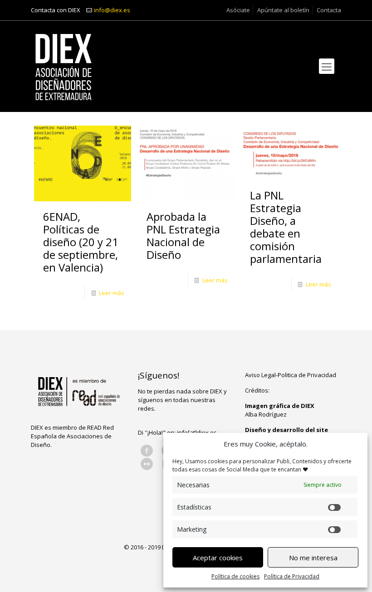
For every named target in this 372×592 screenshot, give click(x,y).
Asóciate (238, 10)
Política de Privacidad (291, 576)
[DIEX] (63, 66)
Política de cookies (235, 576)
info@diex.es (112, 10)
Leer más (111, 293)
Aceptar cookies (218, 557)
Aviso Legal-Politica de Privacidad (290, 375)
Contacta (329, 10)
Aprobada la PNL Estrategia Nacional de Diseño (183, 235)
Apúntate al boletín (283, 10)
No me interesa (313, 557)
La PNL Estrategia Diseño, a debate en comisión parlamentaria (286, 227)
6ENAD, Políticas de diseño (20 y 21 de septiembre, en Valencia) (80, 242)
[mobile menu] (326, 66)
